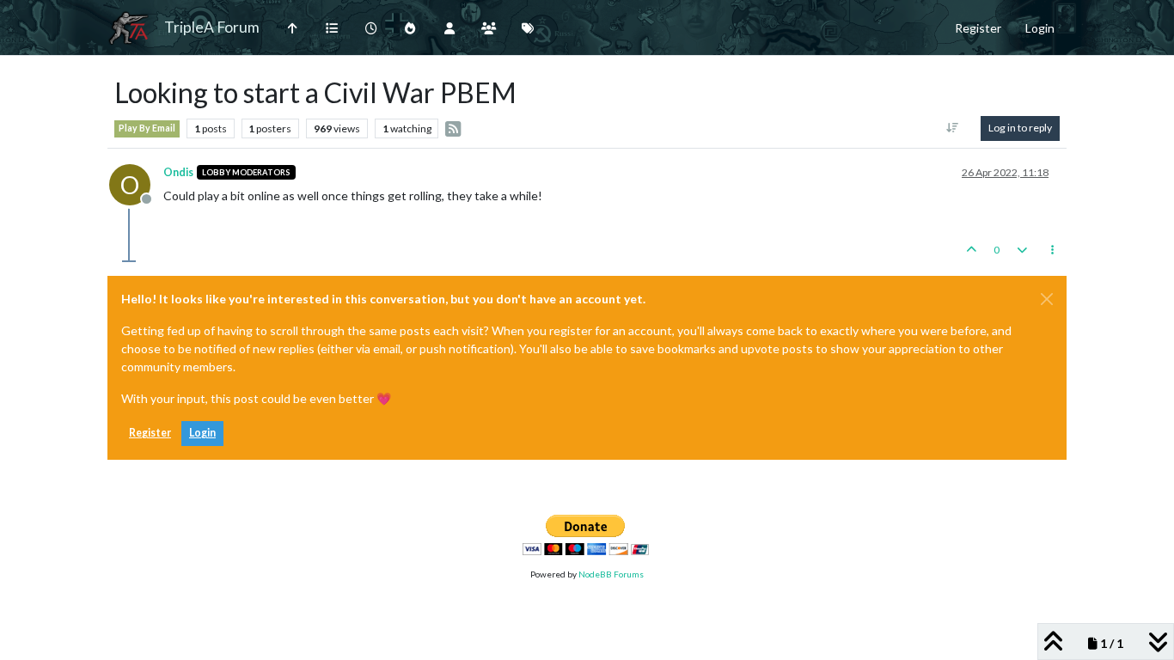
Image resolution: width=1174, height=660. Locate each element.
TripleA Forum (212, 27)
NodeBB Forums (611, 574)
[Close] (1047, 299)
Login (202, 432)
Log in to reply (1020, 127)
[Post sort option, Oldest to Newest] (953, 128)
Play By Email (147, 128)
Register (150, 432)
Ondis (178, 172)
